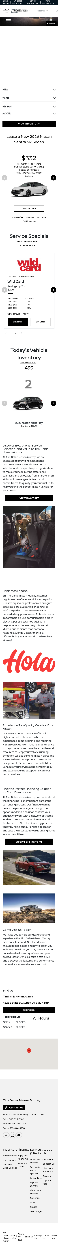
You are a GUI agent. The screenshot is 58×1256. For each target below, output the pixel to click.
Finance (23, 1149)
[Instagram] (12, 1135)
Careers (47, 1175)
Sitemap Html (38, 1236)
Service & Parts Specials (35, 1170)
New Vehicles (10, 1155)
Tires (32, 1202)
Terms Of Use (21, 1237)
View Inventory (29, 498)
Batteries (34, 1197)
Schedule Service (27, 245)
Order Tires (36, 1178)
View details (29, 208)
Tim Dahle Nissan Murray (6, 1236)
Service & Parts (35, 1151)
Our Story (48, 1159)
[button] (29, 1051)
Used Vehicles (10, 1160)
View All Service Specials (27, 241)
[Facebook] (6, 1135)
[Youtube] (19, 1135)
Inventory (10, 1149)
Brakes (33, 1206)
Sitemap (29, 1236)
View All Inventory (28, 362)
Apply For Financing (29, 841)
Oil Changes (36, 1211)
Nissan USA (55, 1236)
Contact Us (16, 1107)
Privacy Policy (14, 1236)
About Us (47, 1151)
